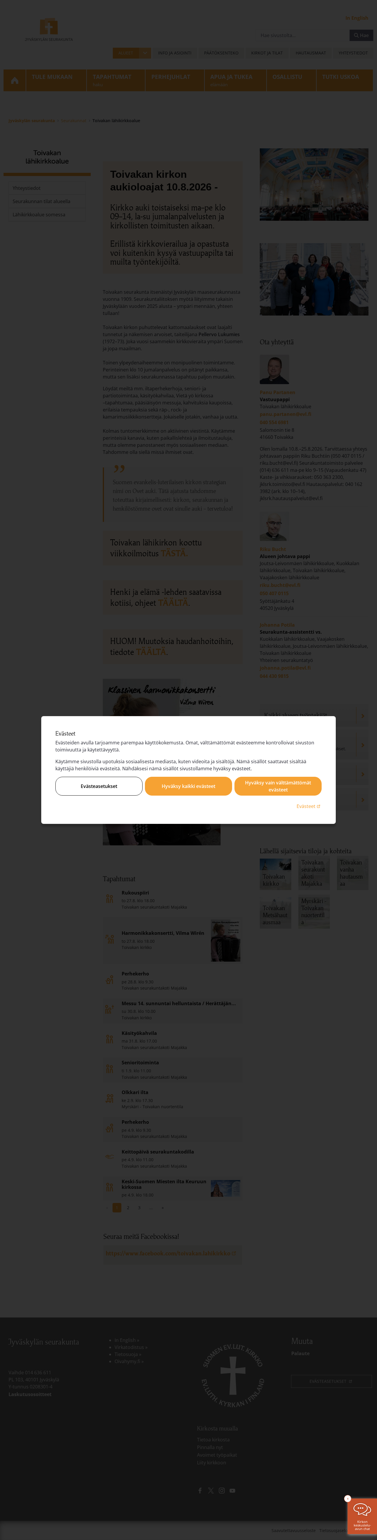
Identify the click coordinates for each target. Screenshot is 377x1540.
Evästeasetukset (99, 786)
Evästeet (309, 806)
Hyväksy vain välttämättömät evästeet (278, 786)
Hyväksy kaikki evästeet (188, 786)
